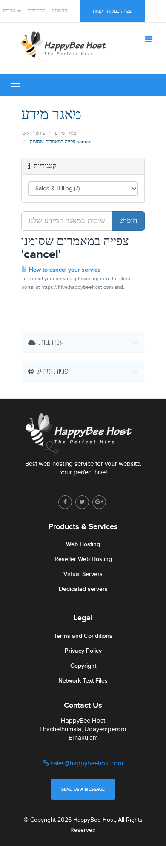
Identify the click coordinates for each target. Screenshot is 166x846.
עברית (10, 11)
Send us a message (83, 789)
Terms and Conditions (83, 636)
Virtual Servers (83, 574)
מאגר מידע (65, 133)
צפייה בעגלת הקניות (112, 11)
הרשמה (59, 11)
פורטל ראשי (33, 133)
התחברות (36, 11)
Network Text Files (83, 680)
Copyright (83, 665)
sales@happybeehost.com (86, 763)
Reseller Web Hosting (83, 559)
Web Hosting (83, 544)
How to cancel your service (64, 269)
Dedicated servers (83, 589)
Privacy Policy (83, 650)
